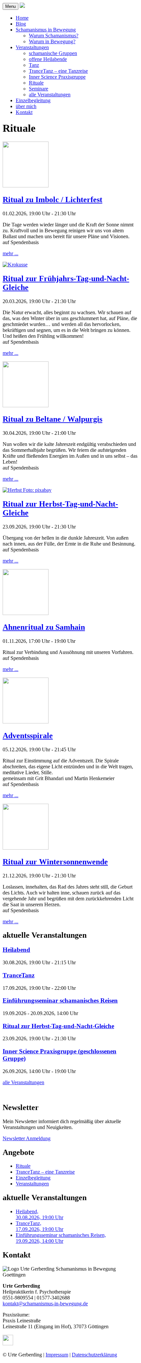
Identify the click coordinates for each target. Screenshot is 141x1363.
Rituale (36, 83)
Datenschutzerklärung (94, 1354)
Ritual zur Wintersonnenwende (55, 861)
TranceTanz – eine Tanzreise (58, 71)
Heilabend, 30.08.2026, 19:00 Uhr (39, 1214)
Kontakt (24, 112)
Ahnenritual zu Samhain (44, 627)
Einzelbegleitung (33, 100)
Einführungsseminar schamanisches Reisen (60, 1000)
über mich (26, 106)
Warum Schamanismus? (53, 35)
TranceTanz (18, 975)
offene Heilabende (48, 59)
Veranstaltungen (32, 47)
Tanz (34, 65)
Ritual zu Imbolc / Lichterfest (52, 199)
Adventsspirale (28, 735)
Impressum (57, 1354)
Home (22, 18)
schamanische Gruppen (53, 53)
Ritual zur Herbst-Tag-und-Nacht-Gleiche (58, 1026)
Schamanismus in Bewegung (46, 29)
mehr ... (10, 253)
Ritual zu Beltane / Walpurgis (52, 419)
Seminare (38, 88)
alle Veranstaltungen (49, 94)
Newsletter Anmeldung (26, 1138)
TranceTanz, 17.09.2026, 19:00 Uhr (39, 1226)
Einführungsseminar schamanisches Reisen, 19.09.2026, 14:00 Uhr (61, 1238)
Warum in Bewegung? (52, 41)
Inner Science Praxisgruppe (57, 77)
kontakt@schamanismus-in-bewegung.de (45, 1303)
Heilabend (16, 949)
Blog (21, 24)
